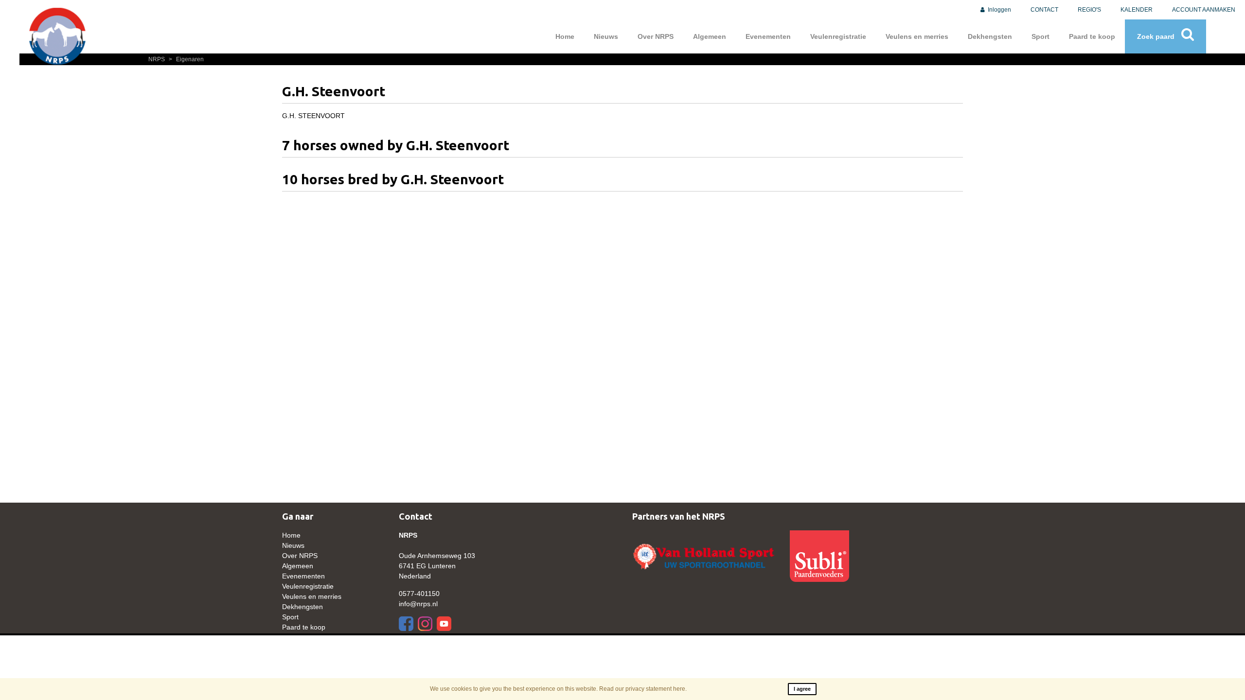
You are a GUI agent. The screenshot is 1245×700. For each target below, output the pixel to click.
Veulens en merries (917, 36)
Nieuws (606, 36)
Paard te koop (1092, 36)
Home (564, 36)
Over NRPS (656, 36)
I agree (802, 689)
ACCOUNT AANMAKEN (1203, 9)
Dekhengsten (990, 36)
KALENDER (1136, 9)
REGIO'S (1089, 9)
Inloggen (998, 9)
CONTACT (1044, 9)
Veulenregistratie (838, 36)
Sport (1040, 36)
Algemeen (709, 36)
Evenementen (768, 36)
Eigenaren (186, 59)
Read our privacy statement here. (643, 688)
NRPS (157, 59)
